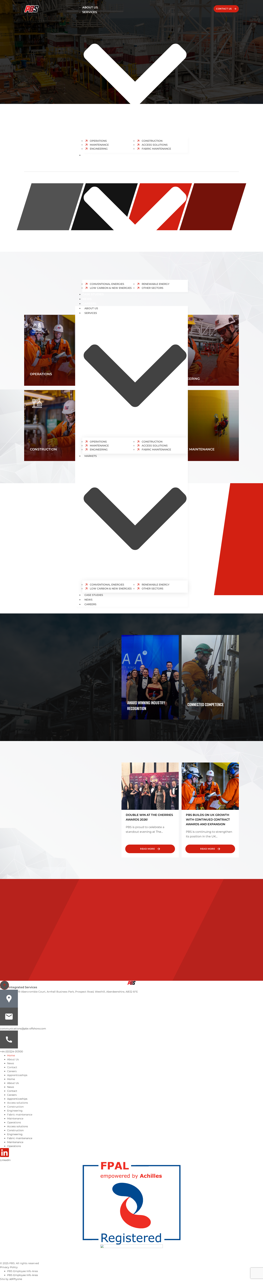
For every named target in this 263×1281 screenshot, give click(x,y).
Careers (89, 303)
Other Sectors (152, 288)
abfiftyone (15, 1279)
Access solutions (155, 445)
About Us (90, 7)
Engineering (99, 148)
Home (11, 1055)
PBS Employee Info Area (22, 1271)
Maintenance (99, 445)
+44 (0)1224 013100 (11, 1051)
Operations (98, 441)
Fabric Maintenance (156, 148)
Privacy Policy (9, 1267)
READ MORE (147, 848)
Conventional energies (107, 284)
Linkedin (5, 1160)
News (87, 299)
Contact (12, 1067)
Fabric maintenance (19, 1114)
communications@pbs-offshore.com (23, 1028)
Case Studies (93, 294)
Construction (152, 441)
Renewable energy (155, 284)
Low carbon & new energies (111, 288)
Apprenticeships (17, 1075)
